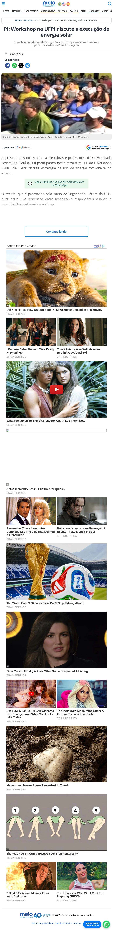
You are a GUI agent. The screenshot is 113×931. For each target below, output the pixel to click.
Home (6, 11)
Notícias (16, 11)
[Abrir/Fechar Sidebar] (3, 3)
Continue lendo (56, 232)
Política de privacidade (42, 923)
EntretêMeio (31, 11)
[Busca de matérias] (110, 4)
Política (62, 11)
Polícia (74, 11)
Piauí (83, 11)
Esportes (94, 11)
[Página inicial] (49, 4)
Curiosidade (48, 11)
